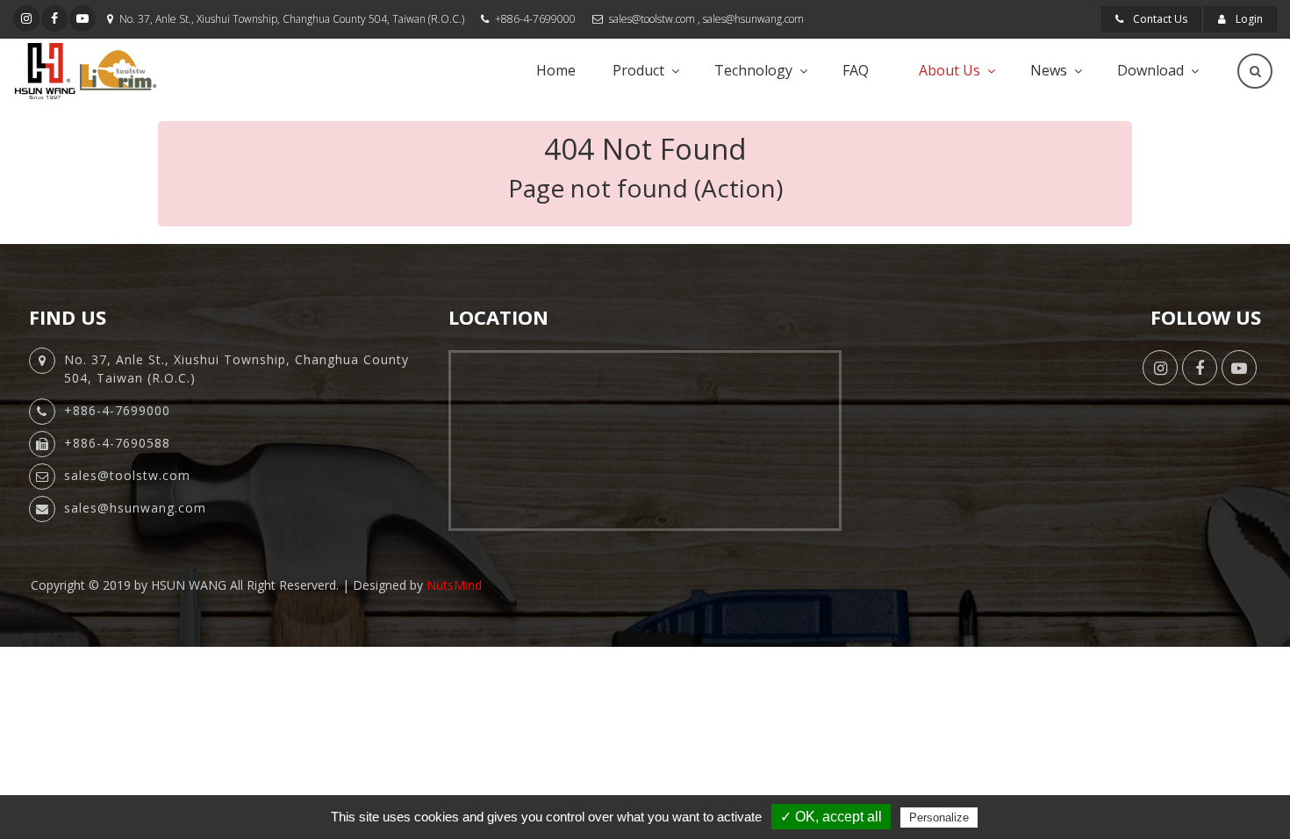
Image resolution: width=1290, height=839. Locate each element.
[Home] (84, 70)
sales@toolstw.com (652, 18)
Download (1150, 70)
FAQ (855, 70)
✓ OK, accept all (831, 816)
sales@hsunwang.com (753, 18)
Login (1248, 18)
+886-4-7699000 (535, 18)
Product (638, 70)
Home (556, 70)
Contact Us (1158, 18)
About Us (949, 70)
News (1048, 70)
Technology (753, 70)
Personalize (939, 817)
